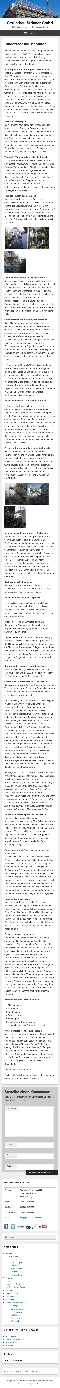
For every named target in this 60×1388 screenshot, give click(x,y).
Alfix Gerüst (11, 1336)
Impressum (8, 1371)
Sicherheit (10, 1299)
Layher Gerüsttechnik (15, 1339)
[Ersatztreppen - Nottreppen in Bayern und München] (15, 527)
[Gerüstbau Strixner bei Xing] (31, 1228)
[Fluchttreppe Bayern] (38, 248)
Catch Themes (37, 1384)
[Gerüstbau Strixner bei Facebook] (6, 1228)
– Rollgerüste (14, 1271)
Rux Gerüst (10, 1345)
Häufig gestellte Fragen (15, 1287)
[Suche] (6, 1237)
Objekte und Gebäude (15, 1293)
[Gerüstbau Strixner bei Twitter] (13, 1228)
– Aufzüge (13, 1256)
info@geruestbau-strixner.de (31, 1217)
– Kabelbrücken (15, 1268)
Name (9, 1144)
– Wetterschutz (15, 1274)
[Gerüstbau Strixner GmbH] (30, 16)
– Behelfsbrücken (16, 1259)
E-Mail (9, 1155)
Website (10, 1166)
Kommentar (11, 1108)
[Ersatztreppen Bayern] (16, 248)
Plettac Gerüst (12, 1342)
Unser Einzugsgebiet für (16, 1302)
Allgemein (10, 1277)
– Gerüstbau (14, 1265)
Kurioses (9, 1290)
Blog (8, 1280)
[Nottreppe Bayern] (15, 271)
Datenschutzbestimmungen (26, 1371)
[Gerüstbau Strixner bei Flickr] (21, 1228)
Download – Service (14, 1284)
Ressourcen (11, 1296)
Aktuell (9, 1253)
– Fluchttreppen (15, 1262)
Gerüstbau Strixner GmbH (30, 22)
